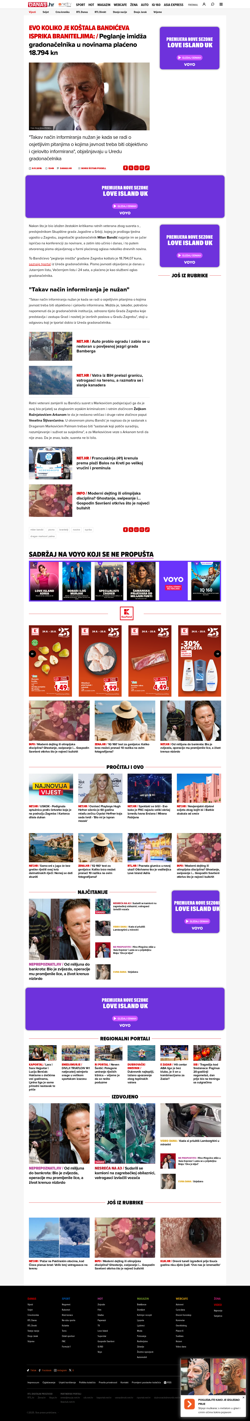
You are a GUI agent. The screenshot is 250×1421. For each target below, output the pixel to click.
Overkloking (181, 1325)
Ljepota (140, 1320)
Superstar (102, 1336)
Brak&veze (141, 1304)
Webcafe (120, 4)
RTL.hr (31, 1397)
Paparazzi (102, 1320)
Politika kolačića (87, 1382)
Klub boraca (67, 1315)
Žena (134, 4)
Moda (139, 1330)
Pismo (51, 529)
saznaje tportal (40, 263)
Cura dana (180, 1309)
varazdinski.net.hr (124, 1397)
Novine (76, 529)
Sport (80, 4)
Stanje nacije (120, 12)
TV (99, 1325)
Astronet (180, 1304)
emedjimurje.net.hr (70, 1397)
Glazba (101, 1315)
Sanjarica (218, 1315)
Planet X (179, 1330)
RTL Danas (82, 12)
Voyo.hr (53, 1397)
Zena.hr (42, 1397)
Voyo (100, 1351)
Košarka (65, 1325)
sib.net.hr (88, 1397)
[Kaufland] (125, 613)
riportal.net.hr (144, 1397)
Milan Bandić (37, 529)
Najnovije (218, 1310)
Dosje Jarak (140, 12)
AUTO (144, 5)
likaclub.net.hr (68, 1401)
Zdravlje (140, 1346)
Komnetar (180, 1320)
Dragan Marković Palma (42, 536)
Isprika (88, 529)
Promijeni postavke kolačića (146, 1382)
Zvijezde (101, 1304)
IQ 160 (156, 5)
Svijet (46, 12)
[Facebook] (125, 167)
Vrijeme (158, 12)
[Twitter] (131, 167)
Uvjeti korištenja (67, 1382)
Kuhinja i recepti (144, 1315)
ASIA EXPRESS (173, 5)
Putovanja (141, 1336)
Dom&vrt (141, 1309)
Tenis (64, 1330)
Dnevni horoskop (183, 1315)
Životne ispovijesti (145, 1351)
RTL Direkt (100, 12)
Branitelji (63, 529)
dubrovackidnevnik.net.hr (167, 1397)
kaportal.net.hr (104, 1397)
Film (99, 1309)
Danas (32, 1298)
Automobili (142, 1357)
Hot (91, 4)
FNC (63, 1341)
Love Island (103, 1330)
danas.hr (66, 168)
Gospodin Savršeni (106, 1341)
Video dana (181, 1346)
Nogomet (66, 1304)
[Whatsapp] (136, 167)
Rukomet (66, 1309)
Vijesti (32, 12)
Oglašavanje (49, 1382)
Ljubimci (141, 1325)
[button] (33, 565)
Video (218, 1305)
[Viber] (141, 167)
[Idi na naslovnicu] (65, 8)
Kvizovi (179, 1341)
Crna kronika (63, 12)
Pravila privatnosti (108, 1382)
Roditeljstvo (142, 1341)
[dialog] (213, 1387)
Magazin (103, 4)
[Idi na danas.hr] (41, 4)
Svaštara (179, 1336)
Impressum (33, 1382)
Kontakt (124, 1382)
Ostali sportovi (68, 1336)
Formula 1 (66, 1346)
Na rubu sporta (68, 1320)
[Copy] (147, 167)
